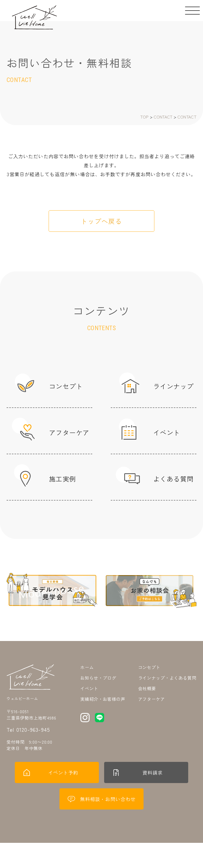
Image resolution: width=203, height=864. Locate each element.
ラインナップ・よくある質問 (167, 678)
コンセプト (149, 667)
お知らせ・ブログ (98, 678)
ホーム (87, 667)
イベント (89, 688)
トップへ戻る (101, 221)
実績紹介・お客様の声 (102, 699)
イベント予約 (63, 772)
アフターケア (151, 699)
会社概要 (147, 688)
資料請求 (152, 772)
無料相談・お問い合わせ (108, 798)
